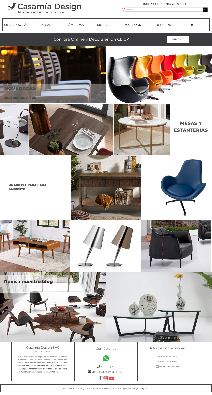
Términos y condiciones (167, 356)
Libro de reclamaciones (169, 366)
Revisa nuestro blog (28, 281)
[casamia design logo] (44, 2)
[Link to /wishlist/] (123, 10)
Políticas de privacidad (167, 361)
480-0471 (107, 367)
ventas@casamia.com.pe (108, 371)
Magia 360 (144, 388)
